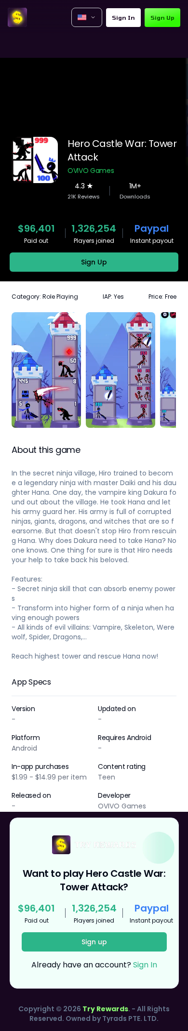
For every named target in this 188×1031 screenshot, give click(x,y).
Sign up (94, 942)
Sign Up (162, 17)
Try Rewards (105, 1009)
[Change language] (86, 17)
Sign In (123, 17)
